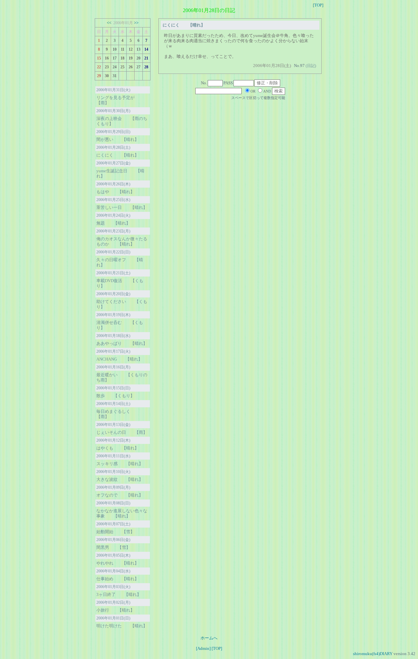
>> (136, 22)
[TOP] (318, 5)
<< (109, 22)
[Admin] (203, 648)
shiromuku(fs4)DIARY (373, 653)
